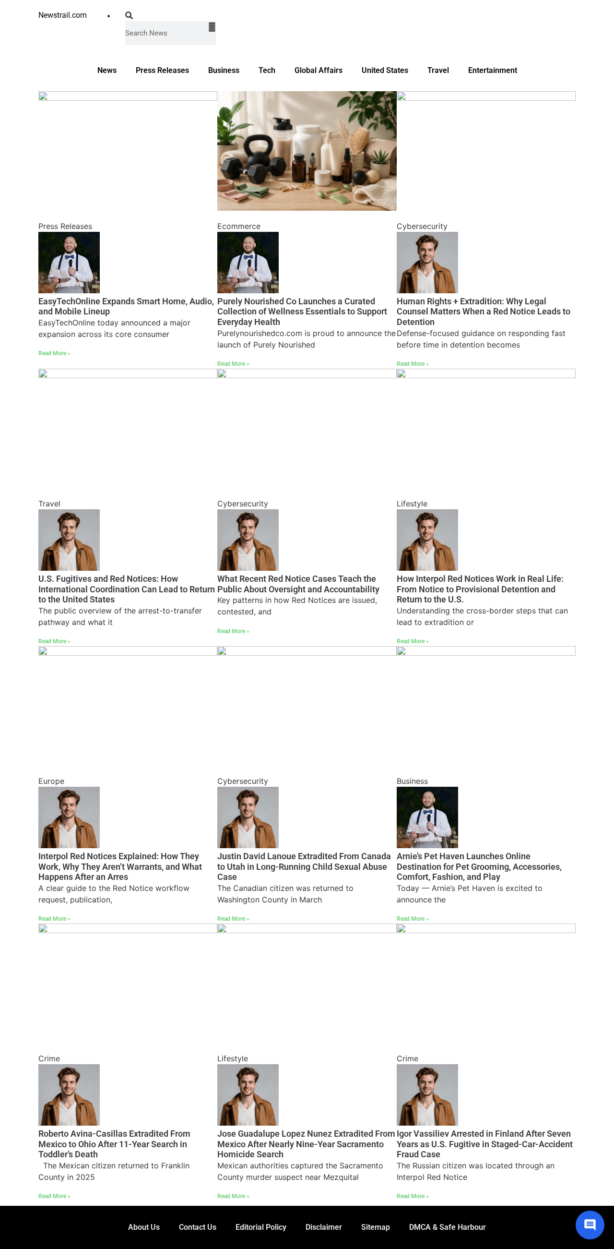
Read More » (54, 353)
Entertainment (492, 70)
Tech (267, 70)
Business (223, 70)
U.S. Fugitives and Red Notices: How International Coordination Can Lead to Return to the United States (126, 589)
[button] (170, 15)
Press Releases (162, 70)
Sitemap (375, 1227)
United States (385, 70)
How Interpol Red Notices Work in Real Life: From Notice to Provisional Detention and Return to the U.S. (480, 589)
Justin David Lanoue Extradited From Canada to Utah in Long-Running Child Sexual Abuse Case (304, 866)
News (107, 70)
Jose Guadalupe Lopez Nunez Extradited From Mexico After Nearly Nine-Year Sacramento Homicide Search (306, 1144)
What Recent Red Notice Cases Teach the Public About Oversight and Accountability (298, 584)
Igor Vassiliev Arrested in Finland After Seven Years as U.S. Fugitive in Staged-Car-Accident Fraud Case (485, 1144)
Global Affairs (318, 70)
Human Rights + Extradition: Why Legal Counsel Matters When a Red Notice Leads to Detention (483, 311)
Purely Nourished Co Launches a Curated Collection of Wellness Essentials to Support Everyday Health (302, 311)
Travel (438, 70)
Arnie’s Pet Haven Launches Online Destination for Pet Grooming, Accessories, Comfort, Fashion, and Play (479, 866)
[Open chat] (590, 1225)
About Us (144, 1227)
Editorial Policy (261, 1227)
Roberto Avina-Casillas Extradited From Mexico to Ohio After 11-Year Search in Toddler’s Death (114, 1144)
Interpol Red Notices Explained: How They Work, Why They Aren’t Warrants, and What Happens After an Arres (120, 866)
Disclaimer (324, 1227)
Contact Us (197, 1227)
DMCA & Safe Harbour (447, 1227)
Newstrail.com (62, 15)
